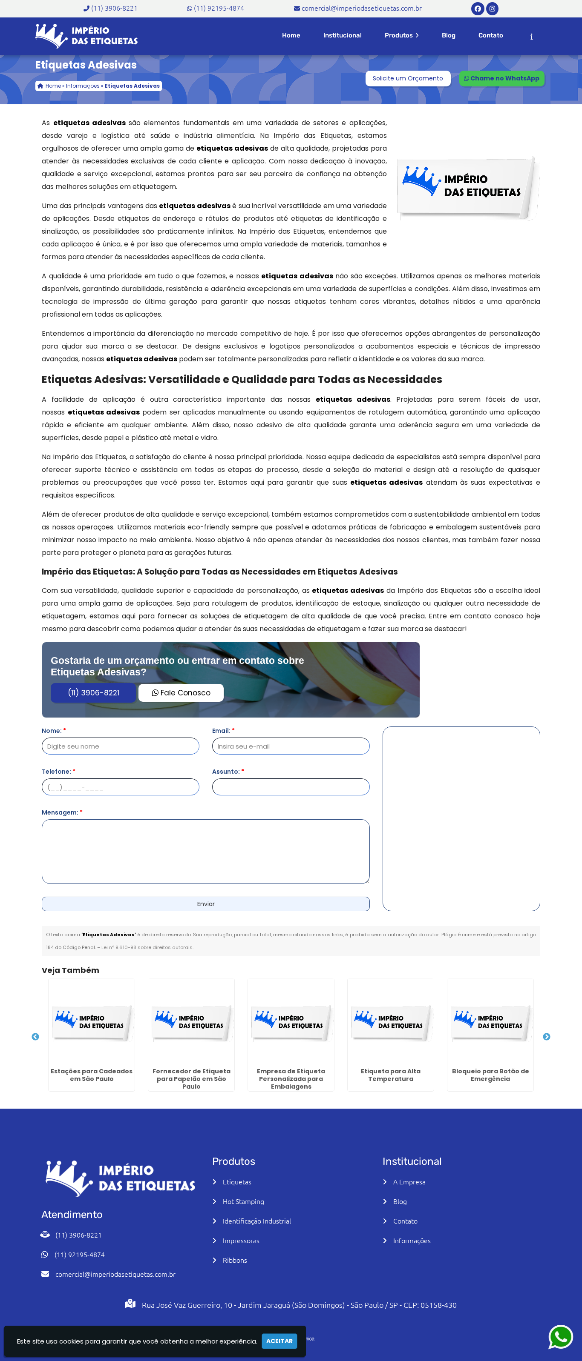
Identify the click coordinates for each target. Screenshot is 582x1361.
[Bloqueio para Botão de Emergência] (490, 1021)
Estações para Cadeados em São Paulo (92, 1075)
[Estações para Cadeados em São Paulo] (92, 1021)
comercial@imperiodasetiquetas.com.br (362, 7)
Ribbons (235, 1259)
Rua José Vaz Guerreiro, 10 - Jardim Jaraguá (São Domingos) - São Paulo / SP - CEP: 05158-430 (299, 1305)
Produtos (399, 35)
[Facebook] (477, 8)
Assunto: (228, 771)
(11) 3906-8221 (114, 7)
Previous (35, 1037)
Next (546, 1037)
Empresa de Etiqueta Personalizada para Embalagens (291, 1079)
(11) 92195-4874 (219, 7)
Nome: (54, 730)
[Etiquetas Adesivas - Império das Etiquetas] (86, 36)
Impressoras (241, 1240)
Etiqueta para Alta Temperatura (391, 1075)
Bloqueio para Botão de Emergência (490, 1075)
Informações (412, 1240)
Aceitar (279, 1341)
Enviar (206, 904)
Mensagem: (62, 812)
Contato (490, 35)
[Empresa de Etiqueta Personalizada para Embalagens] (291, 1021)
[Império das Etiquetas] (120, 1178)
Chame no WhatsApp (504, 78)
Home (291, 35)
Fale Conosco (184, 693)
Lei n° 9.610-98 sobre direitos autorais (147, 947)
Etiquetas (237, 1181)
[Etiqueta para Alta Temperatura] (391, 1021)
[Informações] (532, 36)
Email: (223, 730)
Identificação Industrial (257, 1220)
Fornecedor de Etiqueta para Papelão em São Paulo (191, 1079)
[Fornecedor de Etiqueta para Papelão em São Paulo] (191, 1021)
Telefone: (58, 771)
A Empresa (409, 1181)
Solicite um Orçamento (408, 78)
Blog (448, 35)
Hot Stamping (243, 1201)
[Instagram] (492, 8)
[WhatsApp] (552, 1337)
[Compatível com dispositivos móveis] (332, 1327)
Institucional (342, 35)
